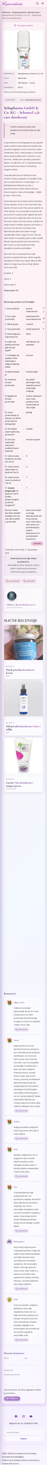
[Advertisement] (23, 558)
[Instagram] (23, 1416)
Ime (25, 1358)
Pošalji (14, 1398)
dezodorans (14, 581)
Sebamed (37, 543)
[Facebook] (16, 1416)
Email (6, 1358)
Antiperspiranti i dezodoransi (25, 12)
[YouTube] (31, 1416)
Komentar (8, 1370)
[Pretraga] (37, 3)
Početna (6, 12)
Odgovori (22, 1029)
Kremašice (18, 1457)
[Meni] (42, 3)
